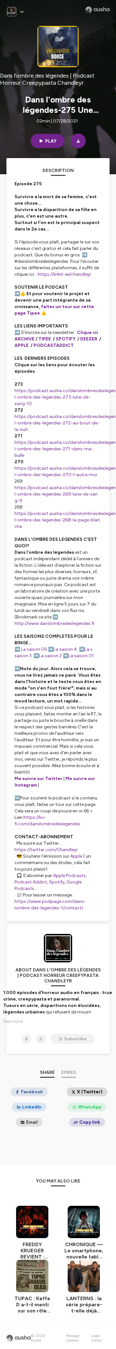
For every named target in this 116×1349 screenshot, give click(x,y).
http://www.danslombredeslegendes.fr (55, 623)
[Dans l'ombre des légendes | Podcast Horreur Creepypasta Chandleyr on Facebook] (26, 1039)
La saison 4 (65, 649)
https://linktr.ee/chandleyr (64, 274)
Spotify (56, 882)
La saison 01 (81, 655)
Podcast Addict (31, 882)
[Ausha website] (97, 9)
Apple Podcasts (69, 875)
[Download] (78, 141)
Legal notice (96, 1338)
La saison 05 (34, 649)
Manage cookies (72, 1338)
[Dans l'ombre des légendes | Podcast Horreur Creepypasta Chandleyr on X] (41, 1039)
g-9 (19, 500)
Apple (76, 856)
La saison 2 (50, 655)
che (19, 526)
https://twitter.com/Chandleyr (46, 849)
